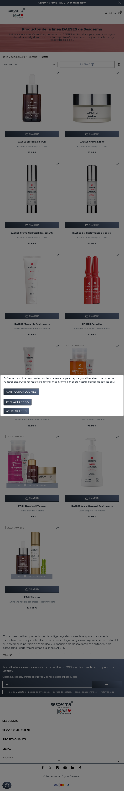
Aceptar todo (16, 411)
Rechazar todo (17, 402)
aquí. (112, 381)
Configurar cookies (21, 391)
